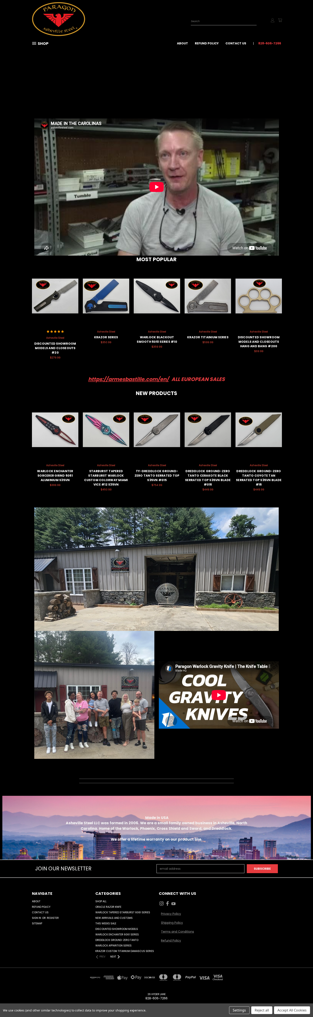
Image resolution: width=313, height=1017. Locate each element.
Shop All (100, 901)
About (182, 43)
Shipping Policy (172, 923)
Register (53, 918)
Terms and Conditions (177, 931)
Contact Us (235, 43)
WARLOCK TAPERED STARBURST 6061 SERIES (122, 912)
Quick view (55, 292)
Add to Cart (55, 300)
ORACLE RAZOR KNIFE (108, 907)
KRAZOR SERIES (106, 337)
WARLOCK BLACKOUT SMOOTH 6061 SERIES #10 (157, 339)
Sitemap (37, 923)
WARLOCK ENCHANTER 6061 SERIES (117, 934)
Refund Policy (207, 43)
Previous (302, 1004)
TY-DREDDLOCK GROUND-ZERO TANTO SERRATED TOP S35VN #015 (157, 475)
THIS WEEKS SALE (105, 923)
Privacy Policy (171, 914)
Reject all (262, 1010)
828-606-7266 (269, 43)
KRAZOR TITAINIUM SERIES (207, 337)
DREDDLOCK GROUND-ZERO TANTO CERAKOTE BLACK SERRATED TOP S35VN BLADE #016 (208, 478)
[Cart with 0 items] (280, 20)
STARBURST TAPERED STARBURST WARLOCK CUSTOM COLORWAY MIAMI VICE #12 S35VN (106, 478)
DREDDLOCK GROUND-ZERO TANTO (116, 940)
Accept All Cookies (292, 1010)
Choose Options (106, 300)
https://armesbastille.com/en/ (128, 379)
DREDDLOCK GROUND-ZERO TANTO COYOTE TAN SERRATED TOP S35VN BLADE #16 (258, 478)
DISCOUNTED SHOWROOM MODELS (116, 929)
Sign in (37, 918)
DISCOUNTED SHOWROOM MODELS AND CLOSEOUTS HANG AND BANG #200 (259, 341)
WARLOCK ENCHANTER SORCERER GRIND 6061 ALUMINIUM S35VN (55, 475)
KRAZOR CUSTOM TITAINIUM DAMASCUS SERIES (124, 951)
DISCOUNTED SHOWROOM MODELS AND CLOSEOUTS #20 (55, 348)
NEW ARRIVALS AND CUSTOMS (114, 918)
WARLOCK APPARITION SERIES (113, 945)
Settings (239, 1010)
